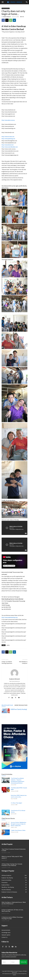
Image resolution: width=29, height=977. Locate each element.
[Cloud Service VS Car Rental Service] (6, 812)
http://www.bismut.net (8, 145)
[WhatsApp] (10, 20)
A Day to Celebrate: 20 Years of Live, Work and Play (12, 910)
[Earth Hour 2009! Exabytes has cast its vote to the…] (6, 797)
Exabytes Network (7, 16)
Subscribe (23, 962)
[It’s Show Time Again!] (6, 805)
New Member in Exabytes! (23, 662)
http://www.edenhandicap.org (9, 617)
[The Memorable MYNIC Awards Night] (6, 790)
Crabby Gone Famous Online (18, 830)
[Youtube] (19, 698)
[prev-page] (3, 717)
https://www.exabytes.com (14, 681)
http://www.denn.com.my (8, 120)
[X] (7, 20)
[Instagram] (6, 946)
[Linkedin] (14, 20)
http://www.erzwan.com (8, 136)
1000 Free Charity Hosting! (18, 709)
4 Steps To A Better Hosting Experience (7, 662)
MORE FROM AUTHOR (21, 705)
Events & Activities (5, 8)
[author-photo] (14, 676)
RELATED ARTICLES (7, 705)
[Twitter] (9, 946)
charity (8, 645)
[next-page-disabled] (5, 717)
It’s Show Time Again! (16, 803)
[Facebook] (3, 20)
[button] (2, 2)
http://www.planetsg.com (8, 138)
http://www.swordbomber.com (10, 147)
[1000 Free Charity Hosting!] (6, 710)
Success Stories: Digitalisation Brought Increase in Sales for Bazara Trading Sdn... (18, 824)
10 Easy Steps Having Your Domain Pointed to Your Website (12, 864)
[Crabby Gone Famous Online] (6, 832)
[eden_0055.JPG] (15, 331)
